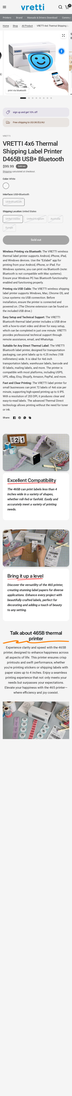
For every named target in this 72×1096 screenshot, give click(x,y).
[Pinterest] (19, 418)
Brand (19, 17)
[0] (66, 7)
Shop (15, 26)
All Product (27, 26)
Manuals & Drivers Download (42, 17)
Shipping (7, 171)
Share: (6, 417)
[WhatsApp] (25, 418)
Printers (7, 17)
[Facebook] (14, 418)
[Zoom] (63, 35)
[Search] (60, 7)
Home (6, 26)
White (6, 186)
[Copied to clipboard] (30, 418)
